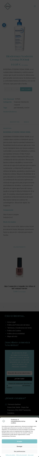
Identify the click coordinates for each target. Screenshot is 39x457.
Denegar (19, 446)
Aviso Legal (30, 455)
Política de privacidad (21, 455)
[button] (36, 421)
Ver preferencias (19, 451)
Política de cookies (10, 455)
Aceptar (19, 441)
